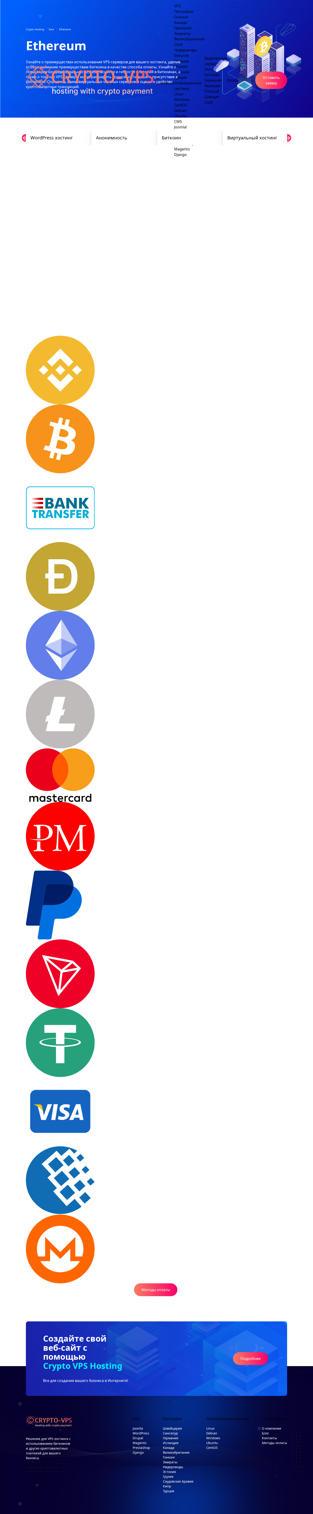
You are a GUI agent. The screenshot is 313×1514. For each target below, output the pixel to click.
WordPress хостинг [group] (51, 138)
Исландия (170, 1443)
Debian (211, 1433)
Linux (210, 1428)
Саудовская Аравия (178, 1481)
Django (180, 154)
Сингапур (170, 1433)
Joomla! (180, 127)
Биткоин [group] (171, 138)
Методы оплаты (155, 1289)
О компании (271, 1428)
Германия (170, 1438)
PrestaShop (141, 1447)
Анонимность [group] (111, 138)
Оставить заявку (271, 80)
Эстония (169, 1472)
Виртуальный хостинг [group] (252, 138)
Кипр (167, 1486)
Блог (265, 1433)
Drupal (138, 1438)
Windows (213, 1438)
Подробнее (250, 1358)
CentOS (212, 1447)
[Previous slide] (26, 138)
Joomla (138, 1428)
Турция (168, 1491)
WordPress (141, 1433)
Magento (182, 149)
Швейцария (172, 1428)
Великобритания (176, 1452)
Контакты (269, 1438)
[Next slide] (287, 138)
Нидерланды (173, 1467)
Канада (168, 1447)
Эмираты (170, 1462)
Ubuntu (212, 1443)
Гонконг (169, 1457)
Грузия (168, 1476)
